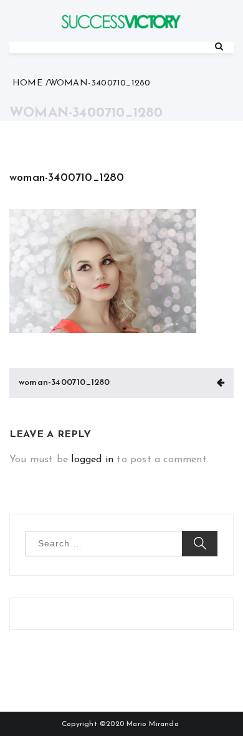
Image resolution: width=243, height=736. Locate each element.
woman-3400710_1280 (67, 178)
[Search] (219, 47)
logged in (92, 460)
